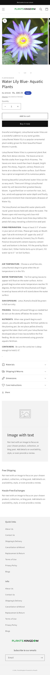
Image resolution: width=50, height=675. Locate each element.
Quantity (5, 101)
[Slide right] (31, 73)
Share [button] (7, 392)
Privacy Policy (11, 565)
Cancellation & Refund (15, 547)
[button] (3, 9)
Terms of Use (10, 559)
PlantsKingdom (21, 670)
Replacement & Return (15, 553)
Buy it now (25, 123)
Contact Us (10, 535)
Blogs (7, 571)
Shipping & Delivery (13, 541)
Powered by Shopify (31, 670)
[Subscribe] (42, 658)
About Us (9, 529)
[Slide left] (19, 73)
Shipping (5, 97)
